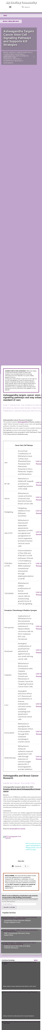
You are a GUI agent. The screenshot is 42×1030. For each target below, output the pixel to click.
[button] (10, 7)
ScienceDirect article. (17, 829)
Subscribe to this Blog (9, 907)
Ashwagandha (23, 422)
